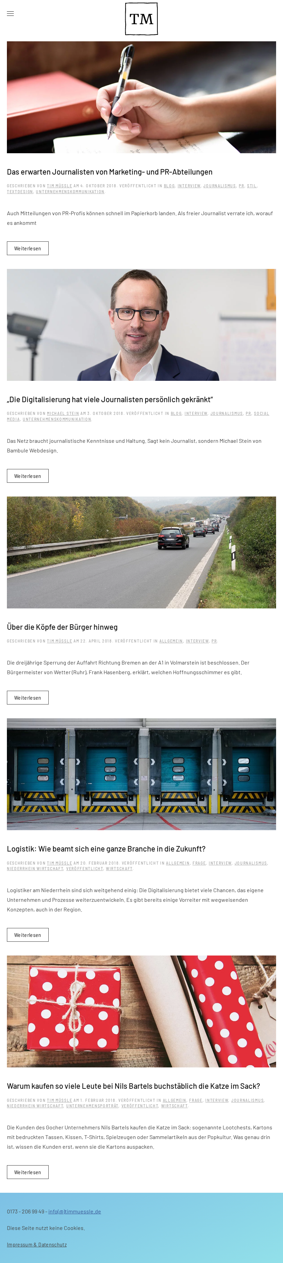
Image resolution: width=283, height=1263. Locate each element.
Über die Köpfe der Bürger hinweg (62, 626)
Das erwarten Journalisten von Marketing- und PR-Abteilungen (110, 171)
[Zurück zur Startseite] (141, 14)
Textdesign (20, 191)
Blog (169, 185)
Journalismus (219, 185)
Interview (189, 185)
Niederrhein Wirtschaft (35, 868)
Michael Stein (63, 413)
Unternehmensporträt (92, 1105)
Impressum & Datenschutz (37, 1244)
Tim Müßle (59, 185)
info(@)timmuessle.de (74, 1211)
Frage (199, 862)
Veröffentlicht (84, 868)
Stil (252, 185)
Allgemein (171, 640)
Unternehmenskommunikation (70, 191)
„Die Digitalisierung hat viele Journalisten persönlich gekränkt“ (110, 399)
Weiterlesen (27, 248)
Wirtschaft (119, 868)
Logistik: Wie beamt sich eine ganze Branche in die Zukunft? (106, 848)
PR (241, 185)
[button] (10, 14)
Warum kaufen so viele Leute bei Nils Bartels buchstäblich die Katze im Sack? (133, 1085)
